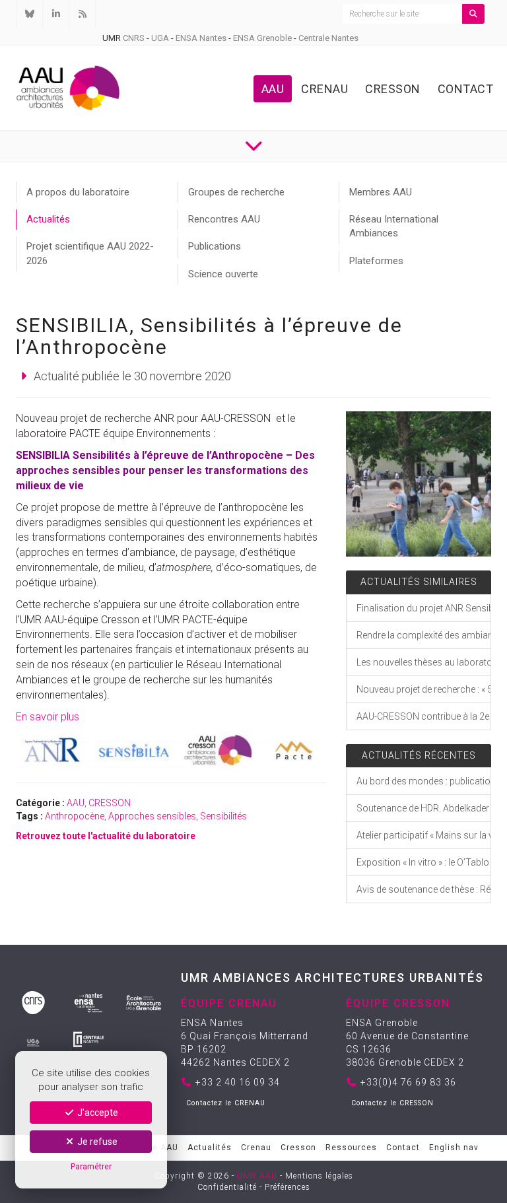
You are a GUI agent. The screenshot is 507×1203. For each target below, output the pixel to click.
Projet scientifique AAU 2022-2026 (90, 253)
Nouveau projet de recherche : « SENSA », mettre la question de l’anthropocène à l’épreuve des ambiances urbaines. (423, 689)
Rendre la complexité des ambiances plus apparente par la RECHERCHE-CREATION (423, 635)
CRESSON (109, 803)
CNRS (134, 38)
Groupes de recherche (236, 192)
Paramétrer (91, 1166)
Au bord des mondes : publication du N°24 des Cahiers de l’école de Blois (423, 781)
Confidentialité (227, 1187)
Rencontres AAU (224, 219)
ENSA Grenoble (262, 38)
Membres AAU (380, 192)
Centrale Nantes (328, 38)
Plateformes (376, 261)
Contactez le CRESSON (392, 1103)
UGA (160, 38)
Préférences (287, 1187)
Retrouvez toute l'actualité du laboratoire (105, 836)
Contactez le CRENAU (225, 1103)
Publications (214, 246)
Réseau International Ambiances (393, 226)
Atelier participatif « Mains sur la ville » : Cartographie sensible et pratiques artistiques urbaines (423, 835)
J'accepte (96, 1112)
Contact (466, 89)
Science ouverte (223, 274)
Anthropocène (74, 816)
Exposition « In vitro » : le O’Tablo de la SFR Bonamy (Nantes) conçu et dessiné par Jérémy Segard (423, 862)
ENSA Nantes (201, 38)
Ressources (351, 1147)
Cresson (393, 89)
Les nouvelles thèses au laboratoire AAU (423, 662)
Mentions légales (319, 1176)
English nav (454, 1147)
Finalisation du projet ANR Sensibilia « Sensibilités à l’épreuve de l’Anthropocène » (423, 608)
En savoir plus (47, 716)
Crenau (324, 89)
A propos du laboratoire (77, 192)
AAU (273, 89)
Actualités (48, 219)
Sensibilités (223, 816)
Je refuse (96, 1141)
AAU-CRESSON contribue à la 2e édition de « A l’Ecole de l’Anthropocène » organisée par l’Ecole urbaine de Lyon (423, 716)
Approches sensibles (152, 816)
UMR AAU (257, 1176)
